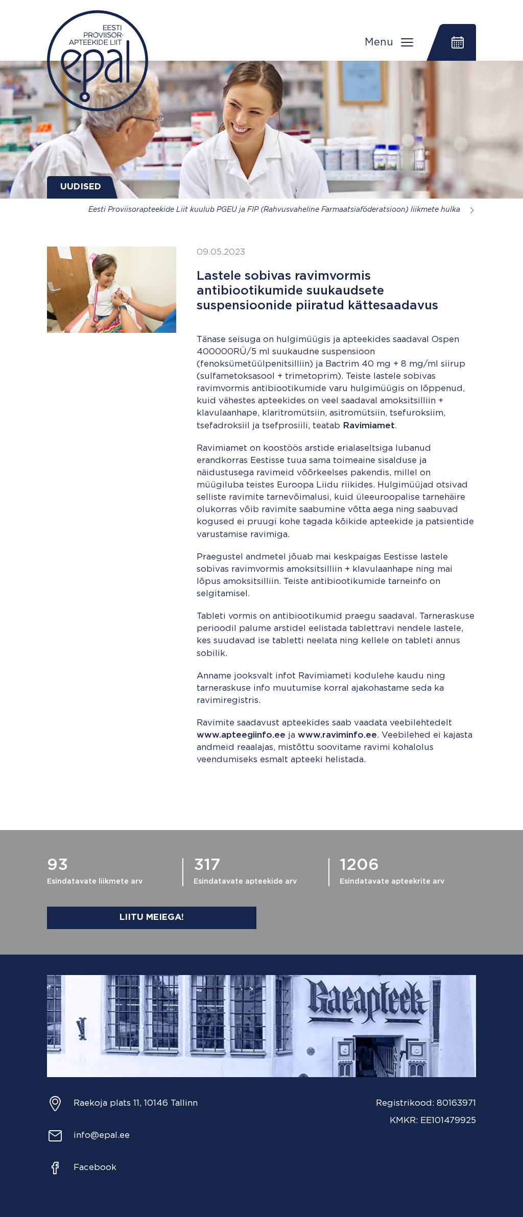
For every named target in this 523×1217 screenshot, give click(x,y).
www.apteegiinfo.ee (241, 735)
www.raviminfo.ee (337, 735)
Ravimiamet (369, 426)
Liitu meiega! (152, 917)
